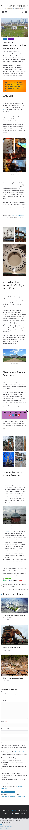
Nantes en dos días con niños (12, 648)
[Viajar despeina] (14, 4)
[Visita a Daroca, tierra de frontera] (14, 656)
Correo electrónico (6, 729)
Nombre (4, 721)
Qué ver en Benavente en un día (17, 589)
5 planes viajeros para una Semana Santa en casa (14, 616)
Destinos (5, 39)
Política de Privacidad (19, 752)
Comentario (4, 700)
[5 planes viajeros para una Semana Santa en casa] (14, 598)
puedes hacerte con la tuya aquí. (14, 90)
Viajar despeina (16, 51)
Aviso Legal (3, 824)
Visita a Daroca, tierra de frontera (13, 678)
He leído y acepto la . (14, 752)
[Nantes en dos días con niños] (14, 626)
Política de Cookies (5, 829)
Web (2, 736)
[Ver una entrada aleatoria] (26, 12)
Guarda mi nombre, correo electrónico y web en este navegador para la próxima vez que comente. (14, 746)
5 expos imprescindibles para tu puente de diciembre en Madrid (15, 585)
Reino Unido (11, 39)
